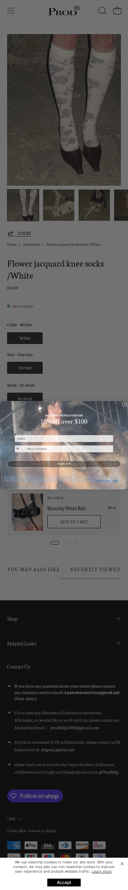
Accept (64, 882)
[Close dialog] (124, 404)
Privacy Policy (104, 480)
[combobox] (20, 448)
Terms (116, 480)
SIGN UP (64, 463)
